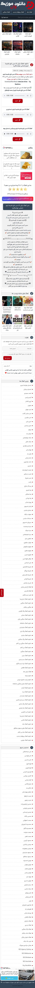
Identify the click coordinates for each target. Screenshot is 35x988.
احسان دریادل (27, 389)
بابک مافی (28, 442)
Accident (21, 985)
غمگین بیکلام (27, 607)
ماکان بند (28, 788)
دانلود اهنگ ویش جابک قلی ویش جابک (7, 328)
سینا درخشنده (27, 526)
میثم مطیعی (27, 885)
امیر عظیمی (28, 418)
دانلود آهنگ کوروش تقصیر (28, 35)
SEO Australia (27, 961)
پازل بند (29, 454)
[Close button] (34, 968)
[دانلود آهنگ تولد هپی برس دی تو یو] (28, 301)
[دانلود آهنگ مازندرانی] (7, 45)
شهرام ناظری (28, 551)
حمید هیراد (28, 478)
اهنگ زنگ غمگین (26, 929)
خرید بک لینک (27, 941)
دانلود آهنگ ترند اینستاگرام (23, 664)
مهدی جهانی (28, 865)
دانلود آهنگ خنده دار (25, 696)
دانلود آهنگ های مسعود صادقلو (22, 728)
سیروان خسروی (27, 522)
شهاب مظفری (27, 543)
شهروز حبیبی (27, 555)
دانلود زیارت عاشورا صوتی (24, 680)
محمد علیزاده (27, 832)
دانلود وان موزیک (12, 79)
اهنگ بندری (28, 925)
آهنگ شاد (29, 12)
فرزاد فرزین (28, 768)
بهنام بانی (28, 450)
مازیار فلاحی (28, 784)
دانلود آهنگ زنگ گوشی (17, 35)
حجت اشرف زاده (26, 470)
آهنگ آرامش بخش (26, 587)
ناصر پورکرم (28, 893)
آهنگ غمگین (6, 12)
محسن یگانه (27, 816)
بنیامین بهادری (27, 446)
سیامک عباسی (27, 518)
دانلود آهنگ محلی (6, 34)
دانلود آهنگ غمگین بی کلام (23, 643)
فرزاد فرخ (29, 764)
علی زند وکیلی (27, 583)
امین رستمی (27, 426)
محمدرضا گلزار (27, 828)
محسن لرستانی (27, 812)
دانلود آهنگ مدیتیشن (25, 660)
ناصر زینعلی (28, 897)
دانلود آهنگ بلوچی (26, 740)
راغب (29, 482)
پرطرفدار (21, 70)
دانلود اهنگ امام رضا (25, 599)
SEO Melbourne (26, 953)
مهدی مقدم (28, 869)
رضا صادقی (28, 494)
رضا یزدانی (28, 498)
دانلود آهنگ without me (17, 309)
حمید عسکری (27, 474)
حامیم (29, 466)
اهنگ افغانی (28, 917)
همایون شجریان (26, 905)
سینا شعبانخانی (27, 535)
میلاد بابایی (28, 889)
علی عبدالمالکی (27, 752)
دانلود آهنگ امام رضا (25, 716)
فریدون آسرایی (27, 772)
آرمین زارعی (28, 397)
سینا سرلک (28, 530)
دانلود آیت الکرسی (26, 712)
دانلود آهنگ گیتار (26, 688)
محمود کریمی (27, 840)
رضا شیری (28, 490)
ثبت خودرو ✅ (9, 978)
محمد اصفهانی (27, 820)
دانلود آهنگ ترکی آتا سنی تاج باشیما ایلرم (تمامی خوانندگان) (16, 65)
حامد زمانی (28, 458)
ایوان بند (28, 434)
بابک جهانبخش (27, 438)
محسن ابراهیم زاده (26, 804)
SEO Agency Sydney (25, 949)
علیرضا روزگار (27, 571)
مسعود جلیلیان (27, 852)
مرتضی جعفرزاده (26, 849)
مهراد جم (28, 877)
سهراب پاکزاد (27, 514)
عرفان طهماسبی (27, 559)
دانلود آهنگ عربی (26, 656)
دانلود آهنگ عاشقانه (17, 53)
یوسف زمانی (27, 913)
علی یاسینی (28, 760)
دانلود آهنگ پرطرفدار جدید (24, 736)
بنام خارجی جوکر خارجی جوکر (28, 327)
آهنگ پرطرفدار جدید (18, 12)
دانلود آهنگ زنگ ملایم (25, 704)
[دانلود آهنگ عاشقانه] (17, 45)
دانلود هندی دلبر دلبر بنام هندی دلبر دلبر (17, 328)
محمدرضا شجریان (26, 824)
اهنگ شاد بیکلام (26, 933)
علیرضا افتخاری (27, 567)
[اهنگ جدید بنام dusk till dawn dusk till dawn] (7, 301)
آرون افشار (28, 401)
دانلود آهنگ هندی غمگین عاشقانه (22, 684)
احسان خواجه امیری (25, 385)
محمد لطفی (28, 836)
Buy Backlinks (27, 965)
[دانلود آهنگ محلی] (7, 27)
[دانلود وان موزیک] (17, 5)
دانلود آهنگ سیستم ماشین (23, 700)
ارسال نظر (7, 358)
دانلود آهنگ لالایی (26, 720)
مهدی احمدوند (27, 861)
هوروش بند (28, 909)
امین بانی (28, 422)
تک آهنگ (15, 70)
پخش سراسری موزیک (25, 945)
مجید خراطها (27, 796)
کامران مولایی (27, 776)
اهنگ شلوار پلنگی (26, 937)
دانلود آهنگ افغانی (26, 668)
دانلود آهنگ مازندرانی (7, 53)
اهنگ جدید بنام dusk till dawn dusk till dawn (7, 310)
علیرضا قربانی (27, 579)
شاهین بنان (28, 539)
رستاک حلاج (27, 486)
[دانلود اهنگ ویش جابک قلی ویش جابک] (7, 319)
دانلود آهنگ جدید (27, 74)
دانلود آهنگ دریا (26, 692)
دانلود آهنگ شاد (26, 724)
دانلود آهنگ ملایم (26, 635)
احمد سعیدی (27, 393)
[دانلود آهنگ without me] (18, 301)
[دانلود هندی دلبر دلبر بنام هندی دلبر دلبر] (18, 319)
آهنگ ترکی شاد (27, 672)
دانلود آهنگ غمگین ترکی (28, 53)
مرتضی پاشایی (27, 844)
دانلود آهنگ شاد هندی (25, 708)
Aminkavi (19, 985)
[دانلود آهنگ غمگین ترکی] (28, 45)
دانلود (16, 101)
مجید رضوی (28, 800)
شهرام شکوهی (27, 547)
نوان (30, 901)
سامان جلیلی (27, 510)
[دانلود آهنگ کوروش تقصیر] (28, 27)
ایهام (29, 430)
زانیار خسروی (27, 506)
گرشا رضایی (28, 780)
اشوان (29, 405)
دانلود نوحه (28, 676)
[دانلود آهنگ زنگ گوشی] (17, 27)
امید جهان (28, 410)
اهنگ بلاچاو (28, 921)
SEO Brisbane (27, 957)
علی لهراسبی (27, 756)
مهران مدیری (27, 881)
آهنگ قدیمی (27, 591)
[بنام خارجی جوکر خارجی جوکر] (28, 319)
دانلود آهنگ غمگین (26, 603)
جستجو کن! (4, 17)
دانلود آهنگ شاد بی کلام (24, 732)
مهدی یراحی (28, 873)
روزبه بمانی (28, 502)
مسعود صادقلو (27, 857)
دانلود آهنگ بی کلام (25, 647)
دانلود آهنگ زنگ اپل (25, 631)
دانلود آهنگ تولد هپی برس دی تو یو (28, 309)
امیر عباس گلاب (26, 413)
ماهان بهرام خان (26, 792)
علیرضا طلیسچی (26, 575)
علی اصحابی (27, 563)
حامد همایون (27, 462)
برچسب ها (27, 70)
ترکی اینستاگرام (27, 595)
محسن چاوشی (27, 808)
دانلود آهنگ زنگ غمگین (24, 639)
